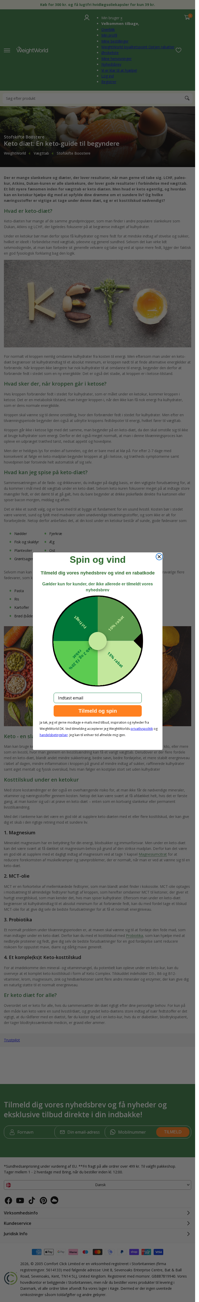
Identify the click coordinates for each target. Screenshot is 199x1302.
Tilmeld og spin (98, 711)
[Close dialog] (159, 556)
